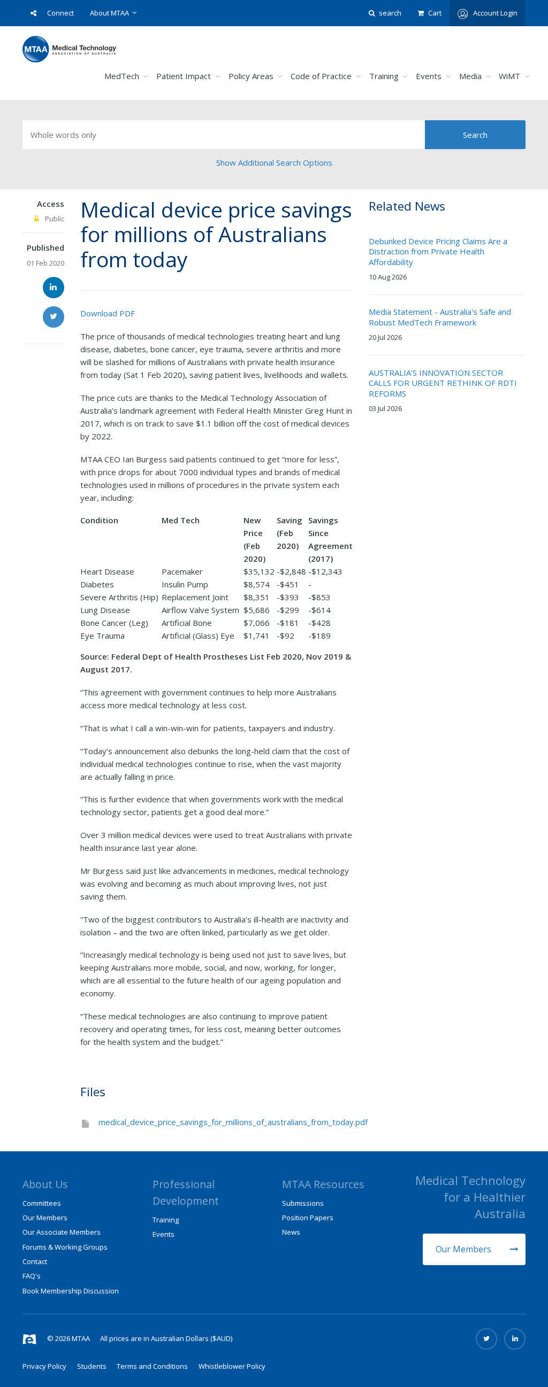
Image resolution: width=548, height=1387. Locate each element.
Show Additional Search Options (274, 162)
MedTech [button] (121, 76)
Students (91, 1366)
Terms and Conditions (152, 1366)
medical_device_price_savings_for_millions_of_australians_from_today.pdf (233, 1122)
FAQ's (31, 1276)
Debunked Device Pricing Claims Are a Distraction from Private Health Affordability (438, 251)
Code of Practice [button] (321, 76)
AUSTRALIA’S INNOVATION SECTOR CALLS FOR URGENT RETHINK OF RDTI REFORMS (443, 383)
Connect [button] (60, 13)
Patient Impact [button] (183, 76)
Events (163, 1234)
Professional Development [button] (186, 1192)
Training (166, 1220)
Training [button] (384, 76)
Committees (41, 1203)
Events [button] (429, 76)
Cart (435, 13)
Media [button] (470, 76)
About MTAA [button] (109, 13)
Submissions (303, 1203)
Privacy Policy (44, 1366)
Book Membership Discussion (70, 1291)
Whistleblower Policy (232, 1366)
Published (45, 247)
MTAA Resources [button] (323, 1184)
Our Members (464, 1249)
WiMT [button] (509, 76)
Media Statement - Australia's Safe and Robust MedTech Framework (440, 317)
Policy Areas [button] (251, 76)
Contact (34, 1261)
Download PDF (107, 313)
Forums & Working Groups (65, 1247)
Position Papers (307, 1217)
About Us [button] (45, 1184)
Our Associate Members (61, 1232)
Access (50, 203)
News (291, 1232)
